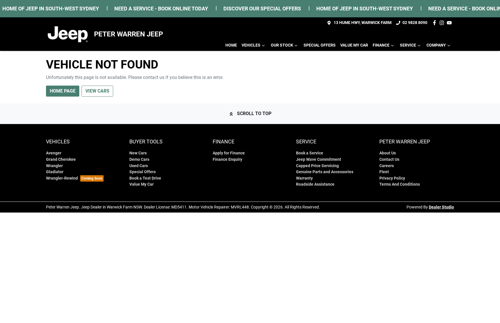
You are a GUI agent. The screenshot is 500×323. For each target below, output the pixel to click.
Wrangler (54, 165)
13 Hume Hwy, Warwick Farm (362, 22)
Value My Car (354, 45)
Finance (381, 45)
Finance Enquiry (227, 159)
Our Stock (282, 45)
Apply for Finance (229, 153)
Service (408, 45)
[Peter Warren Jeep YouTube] (450, 22)
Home (231, 45)
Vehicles (251, 45)
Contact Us (389, 159)
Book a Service (309, 153)
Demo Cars (139, 159)
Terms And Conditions (399, 184)
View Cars (97, 91)
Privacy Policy (392, 178)
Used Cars (138, 165)
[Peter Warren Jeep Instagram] (442, 22)
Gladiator (54, 171)
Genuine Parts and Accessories (324, 171)
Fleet (384, 171)
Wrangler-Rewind (62, 178)
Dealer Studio (441, 207)
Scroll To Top (254, 113)
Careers (386, 165)
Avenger (53, 153)
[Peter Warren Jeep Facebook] (435, 22)
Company (436, 45)
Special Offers (320, 45)
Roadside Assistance (315, 184)
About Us (387, 153)
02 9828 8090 (414, 22)
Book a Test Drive (145, 178)
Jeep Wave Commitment (318, 159)
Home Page (63, 91)
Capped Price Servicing (317, 165)
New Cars (138, 153)
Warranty (304, 178)
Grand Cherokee (61, 159)
